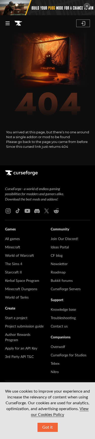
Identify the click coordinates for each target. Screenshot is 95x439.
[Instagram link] (8, 211)
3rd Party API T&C (19, 357)
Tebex (55, 363)
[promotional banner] (47, 7)
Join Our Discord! (64, 239)
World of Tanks (17, 297)
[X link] (47, 211)
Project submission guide (24, 326)
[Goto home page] (18, 23)
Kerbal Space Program (22, 281)
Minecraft (12, 247)
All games (12, 239)
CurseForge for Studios (68, 355)
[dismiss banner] (87, 6)
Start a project (16, 318)
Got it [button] (47, 427)
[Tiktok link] (18, 211)
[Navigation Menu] (7, 23)
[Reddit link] (56, 211)
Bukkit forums (62, 281)
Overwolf (58, 347)
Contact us (59, 326)
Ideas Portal (60, 247)
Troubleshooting (63, 318)
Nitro (55, 372)
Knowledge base (63, 310)
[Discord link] (37, 211)
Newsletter (59, 264)
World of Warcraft (19, 256)
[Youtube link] (27, 211)
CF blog (57, 256)
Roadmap (58, 272)
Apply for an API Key (21, 348)
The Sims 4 (13, 264)
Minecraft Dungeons (21, 289)
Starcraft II (13, 272)
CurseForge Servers (66, 289)
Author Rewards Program (17, 337)
